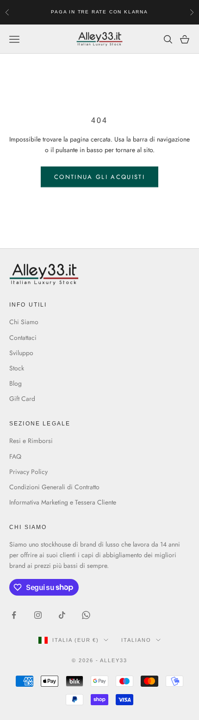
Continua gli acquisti (99, 176)
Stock (16, 368)
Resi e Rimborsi (31, 440)
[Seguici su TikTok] (62, 615)
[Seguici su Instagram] (38, 615)
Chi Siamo (23, 321)
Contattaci (23, 337)
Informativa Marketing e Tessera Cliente (62, 502)
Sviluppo (21, 352)
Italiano (136, 640)
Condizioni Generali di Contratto (54, 487)
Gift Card (22, 398)
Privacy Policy (28, 471)
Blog (15, 383)
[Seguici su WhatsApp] (86, 615)
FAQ (15, 456)
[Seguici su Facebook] (14, 615)
